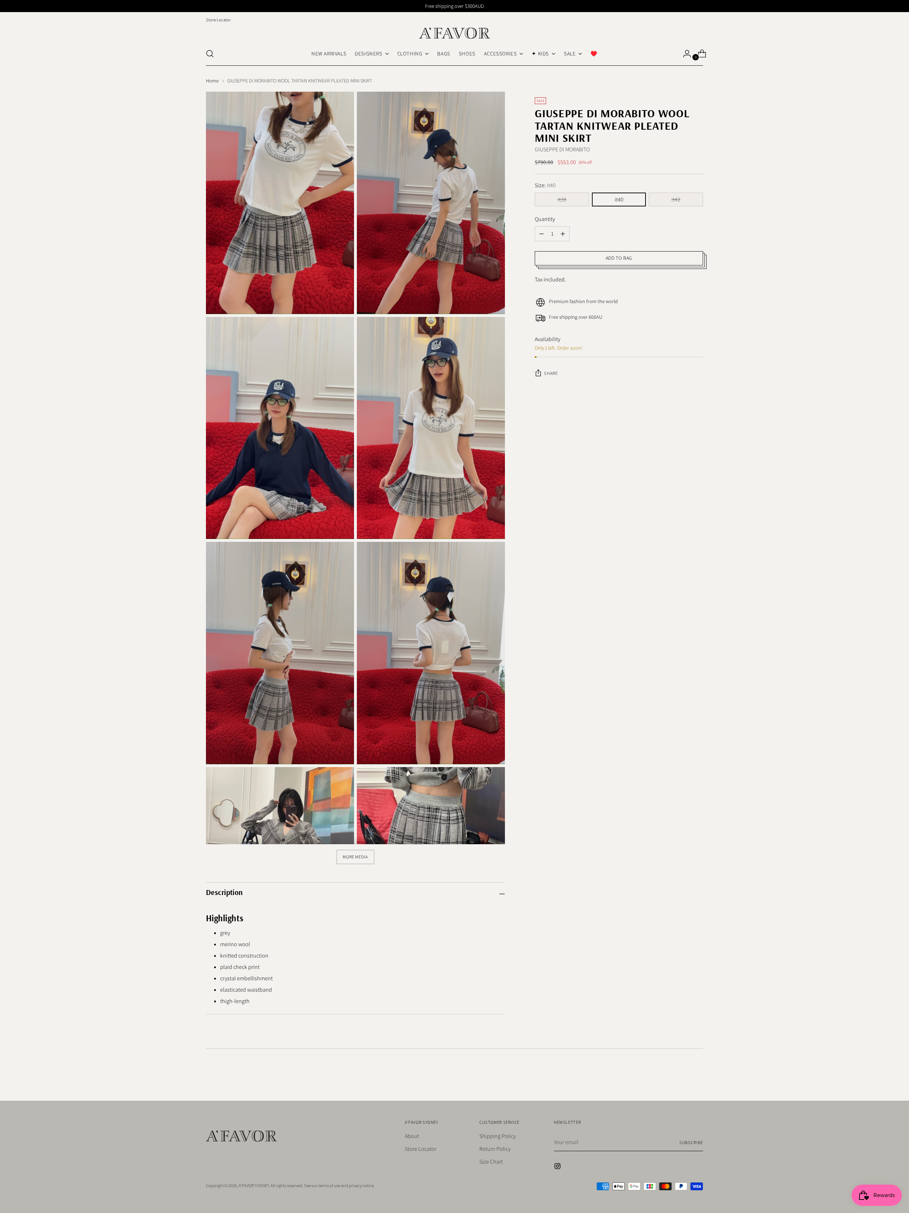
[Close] (543, 529)
